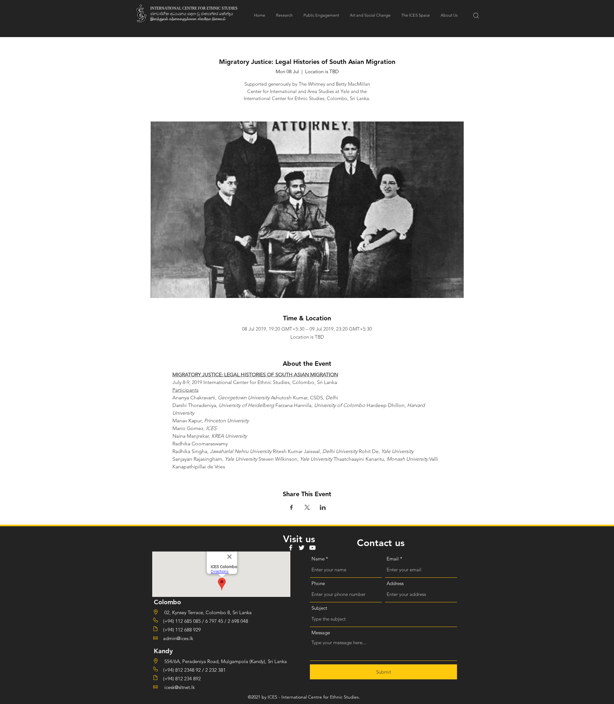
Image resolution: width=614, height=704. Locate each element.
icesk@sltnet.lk (179, 687)
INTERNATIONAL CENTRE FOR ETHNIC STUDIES (194, 8)
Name (318, 558)
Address (395, 583)
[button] (476, 15)
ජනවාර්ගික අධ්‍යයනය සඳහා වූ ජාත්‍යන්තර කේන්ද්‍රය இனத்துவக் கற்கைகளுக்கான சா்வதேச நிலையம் (191, 16)
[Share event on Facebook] (291, 507)
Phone (318, 583)
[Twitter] (301, 547)
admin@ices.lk (178, 638)
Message (320, 632)
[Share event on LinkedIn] (323, 507)
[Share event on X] (307, 507)
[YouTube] (312, 547)
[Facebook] (291, 547)
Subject (319, 608)
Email (393, 558)
